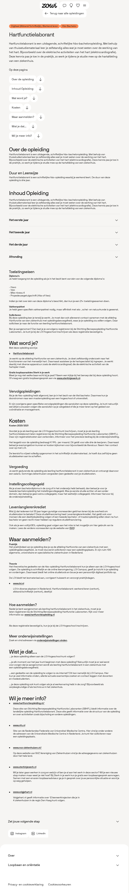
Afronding (15, 257)
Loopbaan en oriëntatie (24, 865)
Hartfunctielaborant (23, 353)
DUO (72, 528)
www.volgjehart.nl (22, 792)
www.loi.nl (18, 583)
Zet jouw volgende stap (24, 821)
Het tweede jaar (19, 232)
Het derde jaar (18, 244)
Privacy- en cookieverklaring (26, 884)
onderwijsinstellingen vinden (52, 640)
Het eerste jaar (19, 220)
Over (11, 855)
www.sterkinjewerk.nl (68, 378)
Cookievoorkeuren (59, 884)
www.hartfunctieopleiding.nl (40, 614)
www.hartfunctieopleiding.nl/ (29, 703)
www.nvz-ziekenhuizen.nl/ (27, 747)
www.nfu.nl (19, 725)
